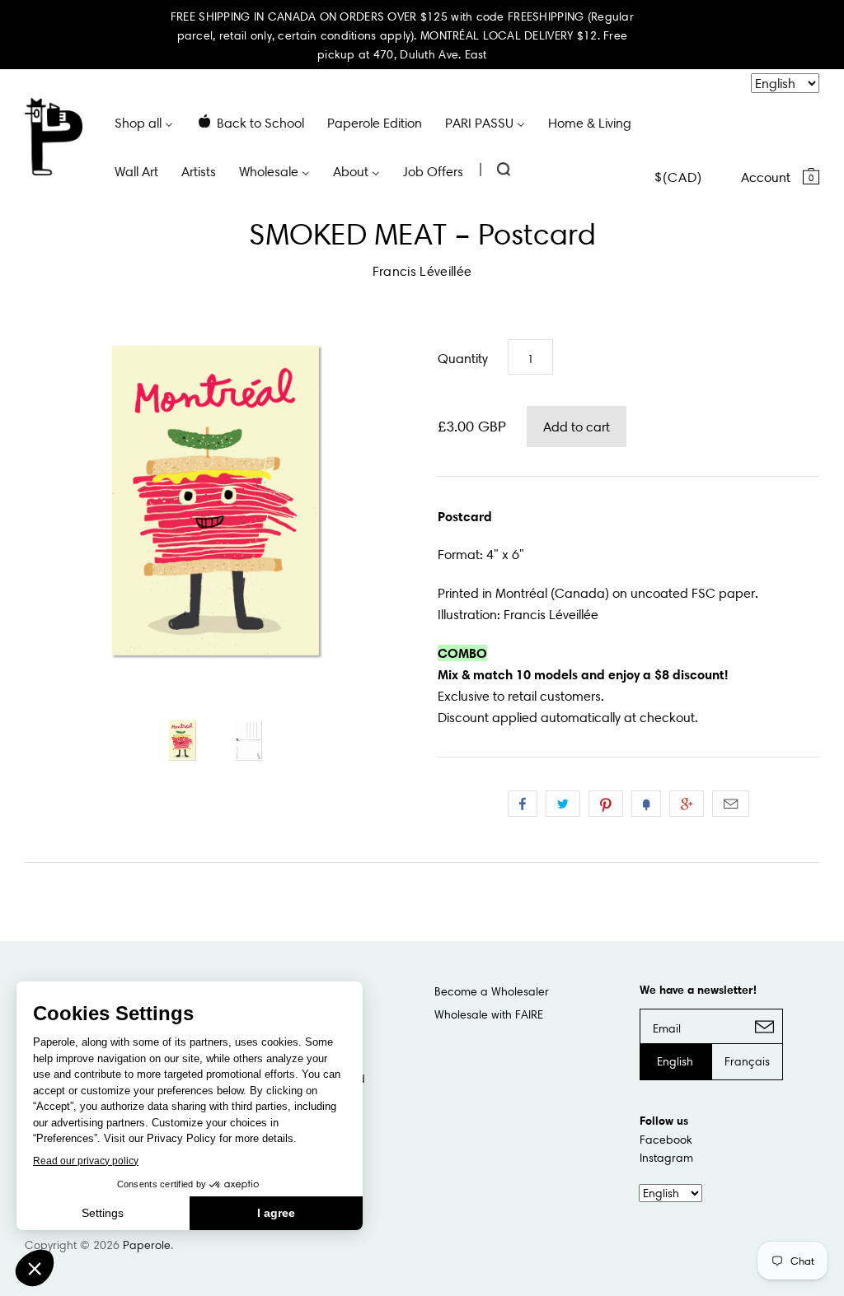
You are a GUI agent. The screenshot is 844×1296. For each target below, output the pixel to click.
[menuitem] (144, 122)
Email (730, 803)
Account (765, 177)
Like (522, 803)
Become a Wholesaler (491, 991)
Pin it (605, 803)
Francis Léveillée (422, 271)
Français (747, 1061)
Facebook (666, 1139)
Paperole (147, 1245)
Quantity (463, 358)
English (675, 1061)
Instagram (666, 1157)
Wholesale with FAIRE (488, 1014)
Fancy (646, 803)
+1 (686, 803)
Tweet (563, 803)
